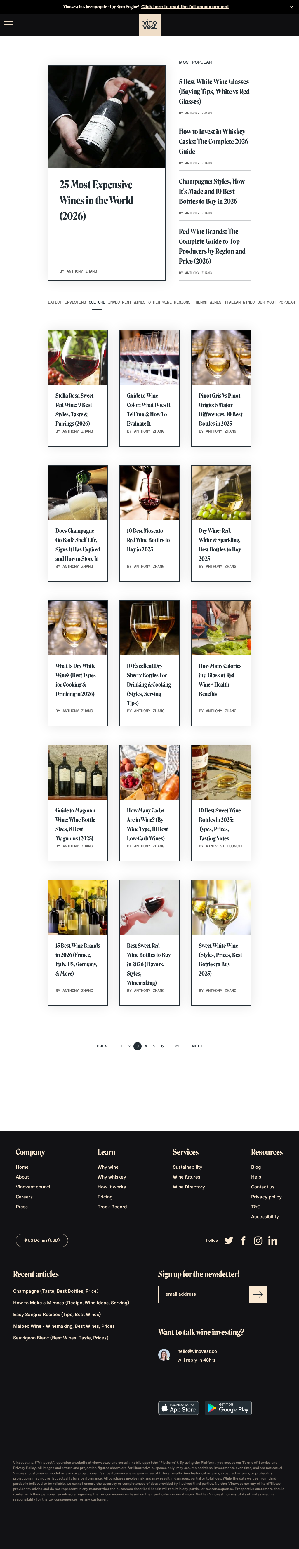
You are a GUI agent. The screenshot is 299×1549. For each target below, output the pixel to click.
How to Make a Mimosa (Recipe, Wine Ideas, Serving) (71, 1303)
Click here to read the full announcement (185, 7)
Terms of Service (257, 1463)
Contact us (262, 1187)
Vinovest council (33, 1187)
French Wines (207, 302)
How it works (112, 1187)
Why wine (108, 1167)
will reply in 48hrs (196, 1360)
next (197, 1046)
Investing (75, 302)
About (22, 1177)
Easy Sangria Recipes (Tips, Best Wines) (57, 1315)
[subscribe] (257, 1294)
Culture (97, 302)
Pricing (105, 1197)
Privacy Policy (24, 1468)
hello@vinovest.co (197, 1351)
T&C (255, 1207)
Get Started (280, 25)
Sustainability (187, 1167)
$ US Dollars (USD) (42, 1240)
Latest (55, 302)
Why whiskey (112, 1177)
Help (256, 1177)
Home (22, 1167)
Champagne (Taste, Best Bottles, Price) (55, 1291)
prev (102, 1046)
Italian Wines (239, 302)
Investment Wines (126, 302)
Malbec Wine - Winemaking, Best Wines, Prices (64, 1326)
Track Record (112, 1207)
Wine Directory (189, 1187)
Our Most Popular (276, 302)
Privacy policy (266, 1197)
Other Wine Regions (169, 302)
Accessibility (265, 1217)
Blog (256, 1167)
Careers (24, 1197)
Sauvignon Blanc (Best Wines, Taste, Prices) (60, 1338)
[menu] (8, 24)
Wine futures (186, 1177)
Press (22, 1207)
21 (177, 1046)
